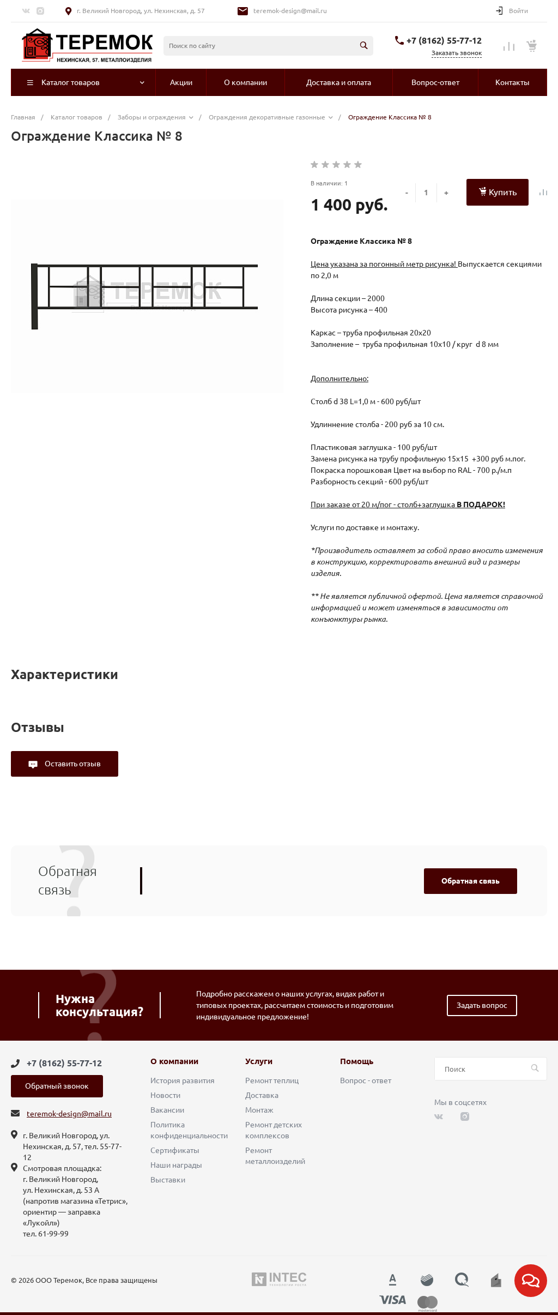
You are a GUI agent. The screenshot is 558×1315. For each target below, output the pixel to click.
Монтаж (259, 1110)
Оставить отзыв (72, 763)
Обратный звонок (57, 1086)
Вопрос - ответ (365, 1080)
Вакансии (167, 1110)
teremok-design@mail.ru (290, 10)
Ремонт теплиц (272, 1080)
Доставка (261, 1095)
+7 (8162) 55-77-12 (444, 40)
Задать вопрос (482, 1005)
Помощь (356, 1061)
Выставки (167, 1179)
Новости (165, 1095)
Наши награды (176, 1165)
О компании (174, 1061)
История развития (182, 1080)
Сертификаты (174, 1150)
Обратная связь (470, 880)
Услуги (258, 1061)
